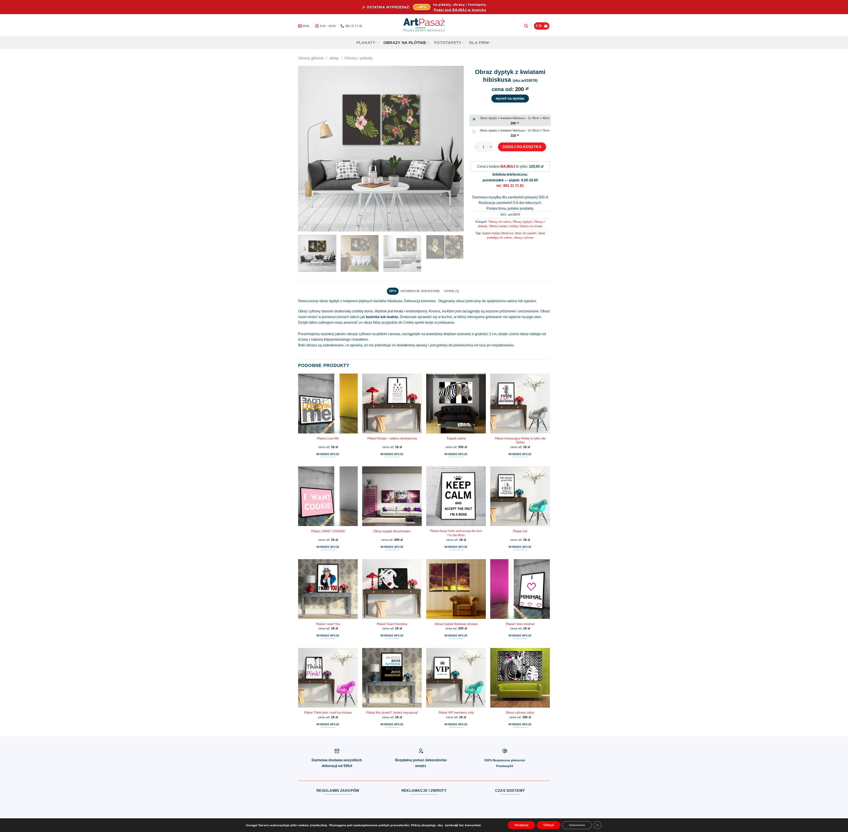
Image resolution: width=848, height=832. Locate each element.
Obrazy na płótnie (404, 42)
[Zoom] (304, 226)
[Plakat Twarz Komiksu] (392, 589)
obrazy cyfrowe (523, 237)
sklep (334, 58)
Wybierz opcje (327, 454)
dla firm (479, 42)
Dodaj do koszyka (522, 147)
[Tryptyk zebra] (456, 403)
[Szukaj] (526, 26)
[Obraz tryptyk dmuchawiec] (392, 496)
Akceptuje (521, 825)
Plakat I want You (328, 624)
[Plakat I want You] (328, 589)
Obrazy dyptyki (522, 221)
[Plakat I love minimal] (520, 589)
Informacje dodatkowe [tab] (420, 291)
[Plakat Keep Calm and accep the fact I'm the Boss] (456, 496)
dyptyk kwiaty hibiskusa (497, 233)
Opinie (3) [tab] (451, 291)
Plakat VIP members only (456, 712)
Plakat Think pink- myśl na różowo (328, 712)
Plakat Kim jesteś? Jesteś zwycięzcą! (392, 712)
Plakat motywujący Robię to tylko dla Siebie (520, 440)
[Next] (455, 148)
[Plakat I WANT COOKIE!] (328, 496)
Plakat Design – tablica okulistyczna (392, 438)
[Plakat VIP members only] (456, 678)
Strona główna (311, 58)
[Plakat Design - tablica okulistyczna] (392, 403)
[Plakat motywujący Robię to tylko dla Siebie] (520, 403)
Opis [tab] (392, 291)
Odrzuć (548, 825)
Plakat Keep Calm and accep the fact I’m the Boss (456, 533)
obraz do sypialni (525, 233)
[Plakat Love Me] (328, 403)
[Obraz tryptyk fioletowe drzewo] (456, 589)
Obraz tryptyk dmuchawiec (392, 531)
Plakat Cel (520, 531)
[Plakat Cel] (520, 496)
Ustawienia (577, 825)
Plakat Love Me (328, 438)
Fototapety (448, 42)
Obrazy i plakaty (358, 58)
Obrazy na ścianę (531, 226)
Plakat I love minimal (520, 624)
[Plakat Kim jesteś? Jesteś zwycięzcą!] (392, 678)
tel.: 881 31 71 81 (510, 186)
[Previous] (307, 148)
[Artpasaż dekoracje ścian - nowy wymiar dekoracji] (424, 25)
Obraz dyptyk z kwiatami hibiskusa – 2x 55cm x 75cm (514, 130)
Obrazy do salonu (499, 221)
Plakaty (365, 42)
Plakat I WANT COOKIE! (328, 531)
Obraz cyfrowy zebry (520, 712)
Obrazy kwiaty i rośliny (503, 226)
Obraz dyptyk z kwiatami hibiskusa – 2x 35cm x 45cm (514, 118)
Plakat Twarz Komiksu (392, 624)
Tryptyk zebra (456, 438)
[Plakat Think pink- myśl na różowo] (328, 678)
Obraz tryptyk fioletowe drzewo (456, 624)
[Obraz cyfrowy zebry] (520, 678)
